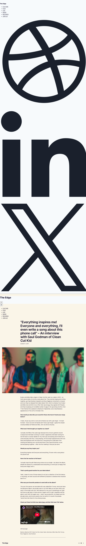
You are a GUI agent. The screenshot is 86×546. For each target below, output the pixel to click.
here (43, 502)
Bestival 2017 (28, 532)
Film (4, 8)
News (4, 12)
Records (5, 14)
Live (4, 10)
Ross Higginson (24, 533)
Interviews (49, 532)
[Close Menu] (1, 305)
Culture (5, 6)
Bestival (22, 532)
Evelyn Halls (43, 532)
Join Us (5, 16)
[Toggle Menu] (1, 302)
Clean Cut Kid (35, 532)
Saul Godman (32, 533)
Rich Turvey (61, 532)
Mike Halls (55, 532)
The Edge (5, 543)
